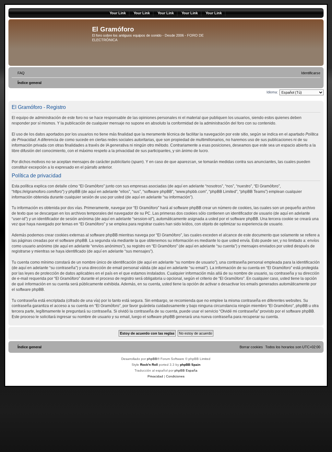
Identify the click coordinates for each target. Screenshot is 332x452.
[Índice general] (51, 42)
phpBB (152, 359)
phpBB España (185, 370)
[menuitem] (18, 73)
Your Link (118, 13)
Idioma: (272, 92)
